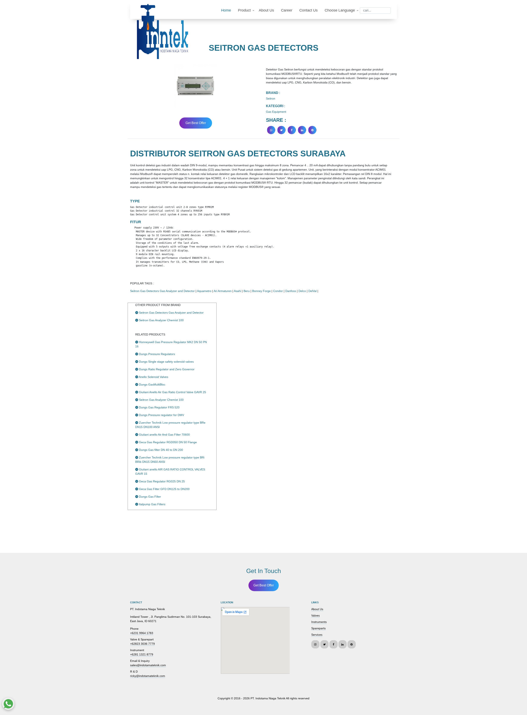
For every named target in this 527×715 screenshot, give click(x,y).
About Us (266, 10)
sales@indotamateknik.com (148, 665)
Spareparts (318, 628)
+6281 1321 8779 (141, 654)
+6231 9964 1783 (141, 633)
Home (226, 10)
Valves (315, 615)
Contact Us (308, 10)
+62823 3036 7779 (142, 643)
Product (244, 10)
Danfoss (290, 291)
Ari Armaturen (223, 291)
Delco (302, 291)
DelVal (312, 291)
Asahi (237, 291)
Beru (247, 291)
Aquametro (204, 291)
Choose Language (340, 10)
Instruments (319, 622)
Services (316, 634)
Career (286, 10)
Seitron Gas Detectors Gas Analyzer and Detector (162, 291)
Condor (278, 291)
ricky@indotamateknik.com (147, 675)
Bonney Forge (261, 291)
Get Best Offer (195, 123)
